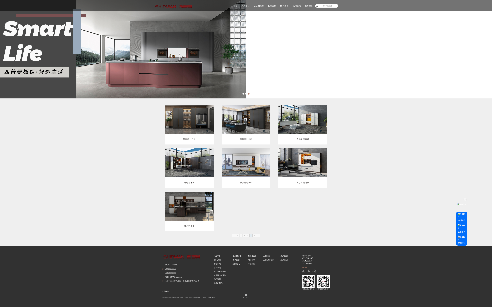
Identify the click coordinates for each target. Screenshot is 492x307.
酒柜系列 (217, 264)
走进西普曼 (259, 6)
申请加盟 (251, 264)
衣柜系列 (217, 279)
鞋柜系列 (217, 268)
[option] (246, 49)
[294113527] (304, 271)
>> (258, 235)
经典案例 (284, 6)
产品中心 (245, 6)
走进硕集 (236, 260)
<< (234, 235)
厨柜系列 (217, 260)
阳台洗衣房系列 (220, 271)
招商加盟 (272, 6)
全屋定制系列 (219, 283)
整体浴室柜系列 (220, 275)
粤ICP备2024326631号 (210, 297)
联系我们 (309, 6)
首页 (235, 6)
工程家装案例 (268, 260)
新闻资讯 (236, 264)
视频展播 (297, 6)
